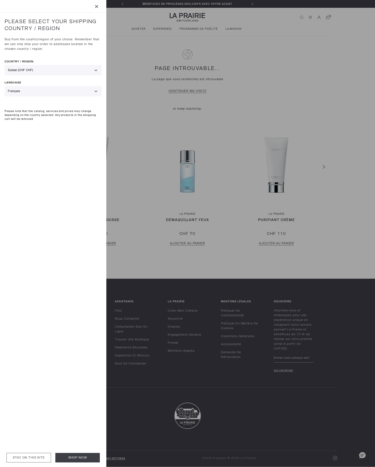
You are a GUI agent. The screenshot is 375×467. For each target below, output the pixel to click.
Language (13, 82)
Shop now (77, 457)
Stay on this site (28, 457)
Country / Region (19, 61)
